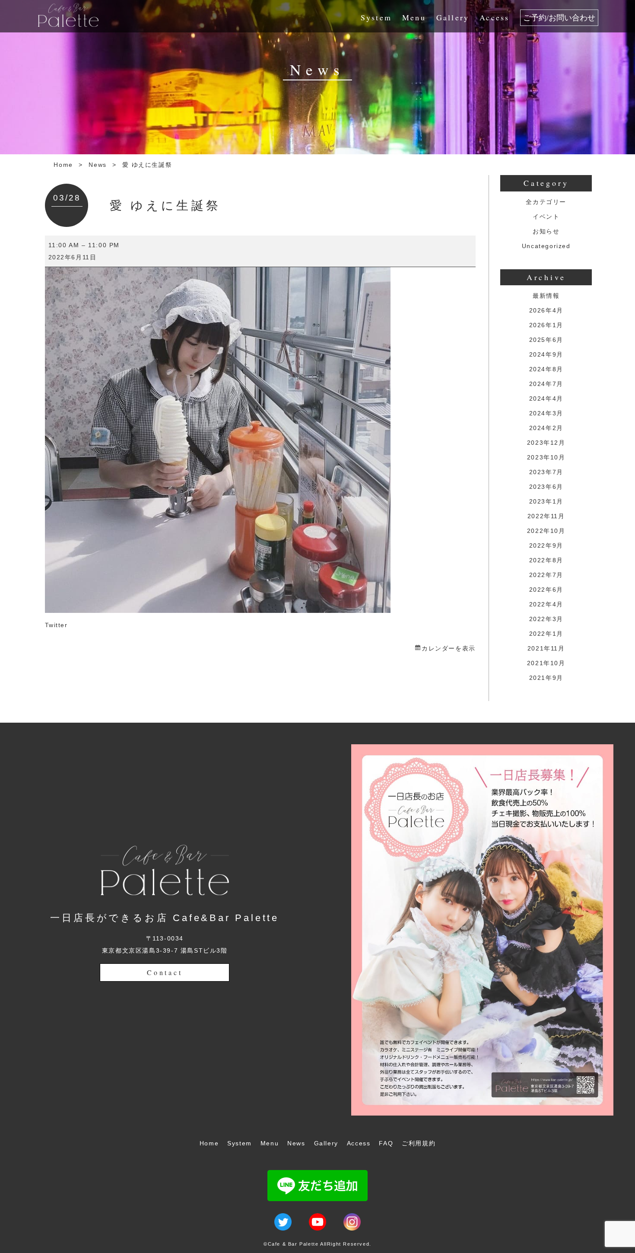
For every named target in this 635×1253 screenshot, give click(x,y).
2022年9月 (546, 545)
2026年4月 (546, 310)
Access (494, 17)
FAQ (386, 1143)
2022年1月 (546, 633)
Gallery (452, 17)
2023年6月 (546, 486)
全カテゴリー (546, 201)
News (97, 164)
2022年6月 (546, 589)
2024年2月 (546, 427)
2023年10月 (546, 457)
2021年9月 (546, 677)
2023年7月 (546, 472)
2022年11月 (546, 516)
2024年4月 (546, 398)
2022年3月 (546, 618)
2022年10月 (546, 530)
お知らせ (546, 231)
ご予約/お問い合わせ (559, 17)
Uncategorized (546, 245)
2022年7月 (546, 574)
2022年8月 (546, 560)
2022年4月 (546, 604)
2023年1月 (546, 501)
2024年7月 (546, 383)
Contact (165, 972)
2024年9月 (546, 354)
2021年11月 (546, 648)
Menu (414, 17)
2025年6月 (546, 339)
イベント (546, 216)
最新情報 (546, 295)
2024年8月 (546, 369)
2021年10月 (546, 663)
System (376, 17)
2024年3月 (546, 413)
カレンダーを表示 (448, 648)
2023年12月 (546, 442)
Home (63, 164)
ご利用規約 (418, 1143)
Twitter (56, 625)
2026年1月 (546, 325)
